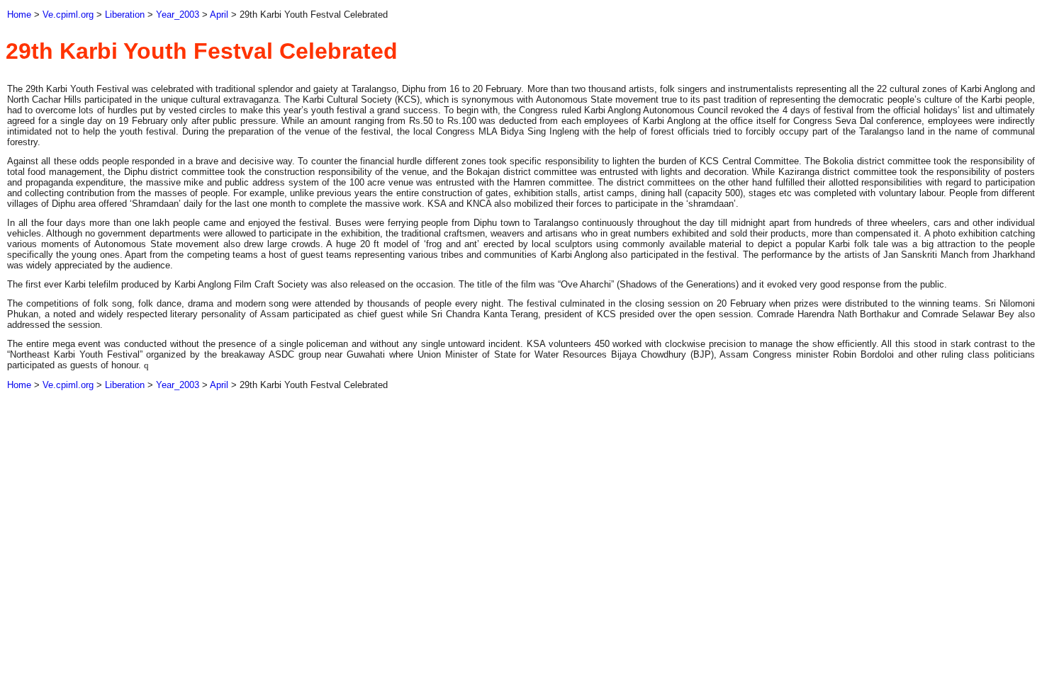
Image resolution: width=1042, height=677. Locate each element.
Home (19, 14)
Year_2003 (177, 14)
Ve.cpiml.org (68, 14)
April (219, 14)
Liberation (125, 14)
